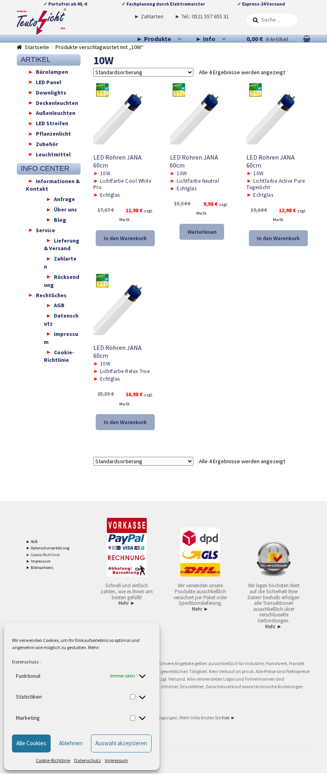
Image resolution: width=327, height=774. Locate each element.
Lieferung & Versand (61, 244)
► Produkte (153, 39)
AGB (59, 305)
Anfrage (64, 199)
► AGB (31, 541)
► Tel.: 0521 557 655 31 (202, 16)
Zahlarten (60, 262)
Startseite (37, 47)
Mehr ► (126, 603)
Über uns (65, 209)
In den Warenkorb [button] (125, 238)
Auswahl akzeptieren (121, 743)
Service (45, 229)
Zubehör (47, 143)
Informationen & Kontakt (53, 184)
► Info (205, 39)
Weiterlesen (202, 231)
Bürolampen (52, 71)
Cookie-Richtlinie (53, 760)
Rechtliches (51, 294)
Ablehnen (71, 743)
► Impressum (38, 561)
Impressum (116, 760)
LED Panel (48, 81)
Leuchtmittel (53, 154)
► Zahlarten (149, 16)
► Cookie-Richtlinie (42, 554)
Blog (60, 219)
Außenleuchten (55, 112)
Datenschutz (25, 662)
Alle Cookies (31, 743)
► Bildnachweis (39, 567)
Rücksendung (61, 280)
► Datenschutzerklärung (47, 548)
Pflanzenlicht (53, 133)
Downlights (51, 92)
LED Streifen (52, 123)
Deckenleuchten (57, 102)
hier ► (228, 718)
